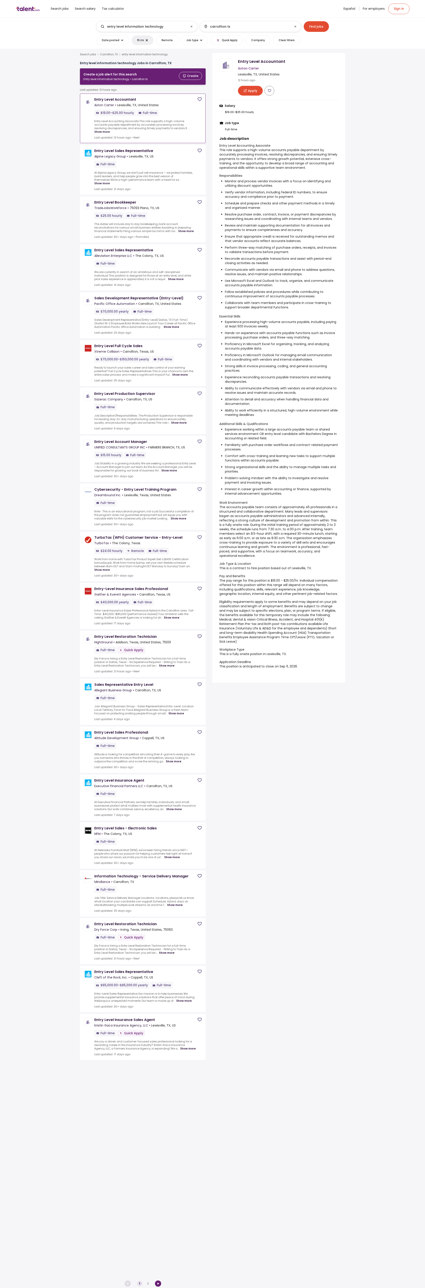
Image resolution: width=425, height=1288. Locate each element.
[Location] (247, 26)
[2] (158, 1283)
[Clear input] (191, 26)
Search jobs (88, 54)
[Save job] (199, 99)
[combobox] (146, 26)
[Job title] (143, 26)
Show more (102, 132)
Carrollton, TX (109, 54)
